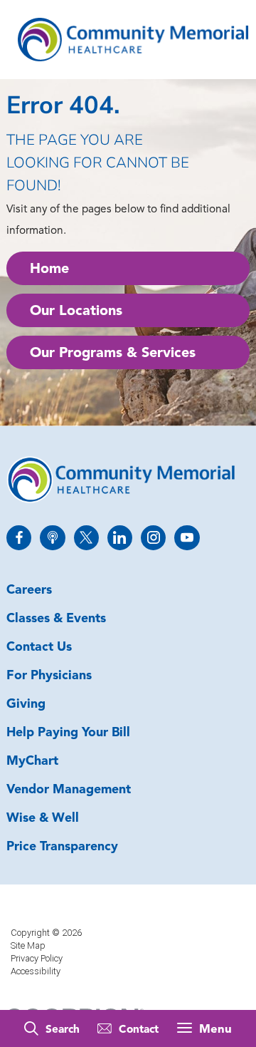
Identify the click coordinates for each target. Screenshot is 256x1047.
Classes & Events (56, 619)
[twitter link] (86, 537)
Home (49, 269)
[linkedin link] (119, 537)
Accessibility (35, 971)
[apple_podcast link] (52, 537)
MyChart (32, 761)
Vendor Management (68, 790)
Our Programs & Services (113, 353)
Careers (29, 590)
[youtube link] (186, 537)
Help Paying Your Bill (68, 733)
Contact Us (39, 647)
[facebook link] (18, 537)
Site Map (28, 945)
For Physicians (49, 676)
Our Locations (76, 311)
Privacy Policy (37, 958)
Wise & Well (42, 819)
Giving (26, 704)
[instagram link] (153, 537)
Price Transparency (62, 847)
